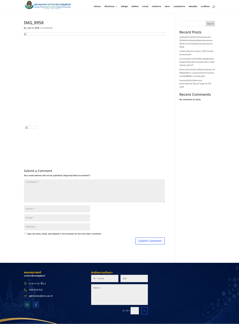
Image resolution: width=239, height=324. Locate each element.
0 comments (47, 28)
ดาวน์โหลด (205, 7)
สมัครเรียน (193, 7)
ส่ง (144, 310)
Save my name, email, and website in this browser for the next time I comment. (64, 233)
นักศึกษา (135, 7)
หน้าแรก (97, 7)
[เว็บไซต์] (27, 304)
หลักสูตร (124, 7)
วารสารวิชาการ (179, 7)
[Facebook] (36, 304)
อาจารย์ (145, 7)
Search (210, 23)
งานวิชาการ (156, 7)
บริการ (167, 7)
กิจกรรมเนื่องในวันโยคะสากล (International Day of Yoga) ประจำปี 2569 (195, 84)
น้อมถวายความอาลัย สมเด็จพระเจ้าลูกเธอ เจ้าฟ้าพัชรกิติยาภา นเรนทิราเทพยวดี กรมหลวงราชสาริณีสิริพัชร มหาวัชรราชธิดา (197, 73)
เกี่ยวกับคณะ (109, 7)
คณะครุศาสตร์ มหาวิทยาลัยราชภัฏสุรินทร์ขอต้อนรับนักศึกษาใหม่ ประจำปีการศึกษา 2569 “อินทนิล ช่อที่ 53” (196, 62)
